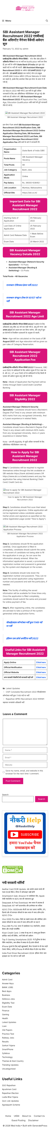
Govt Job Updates (10, 1101)
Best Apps (6, 991)
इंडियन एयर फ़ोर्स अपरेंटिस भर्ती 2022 (22, 638)
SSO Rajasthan (9, 1085)
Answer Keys (8, 983)
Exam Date (7, 1006)
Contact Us (39, 1116)
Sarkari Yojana (8, 1045)
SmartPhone (7, 1049)
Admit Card (7, 979)
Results (5, 1041)
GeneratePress (39, 1125)
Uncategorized (9, 1069)
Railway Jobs (8, 1038)
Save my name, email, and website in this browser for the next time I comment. (24, 772)
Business (6, 995)
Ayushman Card (9, 1089)
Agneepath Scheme (11, 1105)
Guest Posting (18, 1120)
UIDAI (16, 1116)
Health (5, 1018)
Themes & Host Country (13, 1061)
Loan (4, 1026)
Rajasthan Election (10, 1093)
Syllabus (6, 1053)
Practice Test (8, 1034)
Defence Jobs (8, 999)
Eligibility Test (8, 1003)
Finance (5, 1010)
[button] (47, 21)
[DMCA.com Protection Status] (12, 872)
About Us (26, 1116)
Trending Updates (10, 1065)
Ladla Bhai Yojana (10, 1097)
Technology (7, 1057)
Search (5, 794)
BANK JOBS (7, 987)
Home (8, 1116)
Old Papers (7, 1030)
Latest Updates (13, 688)
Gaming (5, 1014)
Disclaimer (33, 1120)
